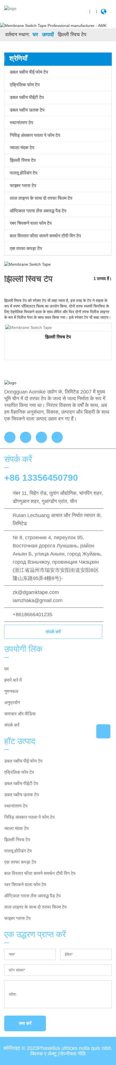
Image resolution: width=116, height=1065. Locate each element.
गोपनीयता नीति (72, 1054)
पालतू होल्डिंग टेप (23, 172)
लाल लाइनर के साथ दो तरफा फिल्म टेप (41, 198)
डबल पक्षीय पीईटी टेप (27, 97)
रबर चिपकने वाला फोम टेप (31, 223)
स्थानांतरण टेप (21, 122)
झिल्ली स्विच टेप (23, 160)
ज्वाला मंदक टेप (22, 147)
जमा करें (25, 1023)
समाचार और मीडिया (20, 713)
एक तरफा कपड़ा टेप (26, 248)
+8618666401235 (32, 614)
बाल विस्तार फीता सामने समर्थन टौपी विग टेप (45, 235)
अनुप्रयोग (12, 702)
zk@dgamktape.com (36, 592)
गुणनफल (11, 691)
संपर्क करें (53, 631)
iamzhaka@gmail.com (38, 600)
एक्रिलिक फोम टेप (25, 84)
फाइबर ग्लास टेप (23, 185)
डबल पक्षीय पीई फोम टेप (29, 72)
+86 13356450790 (41, 478)
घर (35, 34)
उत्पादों (48, 34)
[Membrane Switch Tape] (28, 327)
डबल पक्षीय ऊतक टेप (27, 110)
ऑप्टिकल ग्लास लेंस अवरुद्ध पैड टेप (38, 210)
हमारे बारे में (13, 680)
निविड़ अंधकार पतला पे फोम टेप (35, 135)
